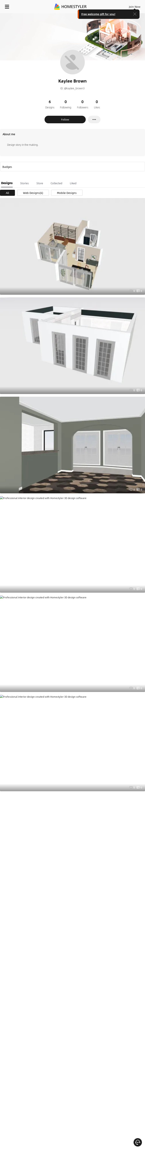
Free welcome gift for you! (98, 14)
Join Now (134, 7)
